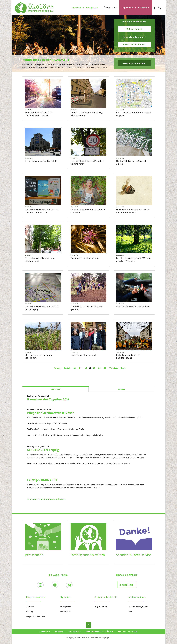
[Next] (160, 43)
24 (80, 368)
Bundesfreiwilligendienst (139, 606)
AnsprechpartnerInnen (35, 616)
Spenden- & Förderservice (133, 555)
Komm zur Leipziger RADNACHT (87, 70)
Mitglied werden (101, 606)
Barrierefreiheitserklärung (99, 631)
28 (99, 368)
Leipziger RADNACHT (42, 480)
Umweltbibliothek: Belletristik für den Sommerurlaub (133, 211)
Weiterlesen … (46, 100)
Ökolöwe (30, 606)
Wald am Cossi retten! (89, 70)
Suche (159, 5)
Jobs (130, 611)
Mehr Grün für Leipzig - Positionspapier (128, 356)
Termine (55, 389)
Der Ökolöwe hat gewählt (83, 355)
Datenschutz (75, 631)
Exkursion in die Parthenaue (85, 258)
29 (105, 368)
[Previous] (17, 43)
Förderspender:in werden (88, 555)
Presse (121, 389)
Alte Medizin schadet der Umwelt (133, 306)
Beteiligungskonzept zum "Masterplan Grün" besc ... (133, 259)
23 (75, 368)
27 (94, 368)
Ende (123, 368)
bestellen (126, 585)
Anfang (57, 368)
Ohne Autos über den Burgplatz (41, 160)
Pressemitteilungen (127, 631)
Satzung (29, 611)
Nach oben (88, 625)
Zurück (67, 368)
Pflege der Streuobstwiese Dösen (50, 413)
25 (86, 368)
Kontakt (59, 631)
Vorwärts (113, 368)
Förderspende (66, 611)
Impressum (45, 631)
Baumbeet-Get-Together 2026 (48, 399)
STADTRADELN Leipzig (43, 450)
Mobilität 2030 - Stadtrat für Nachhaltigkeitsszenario (39, 114)
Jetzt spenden (34, 555)
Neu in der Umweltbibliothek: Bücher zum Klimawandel (42, 211)
